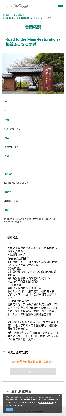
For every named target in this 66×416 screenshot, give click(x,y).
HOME (6, 15)
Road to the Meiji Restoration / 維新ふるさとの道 (27, 17)
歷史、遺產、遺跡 (12, 128)
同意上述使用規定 (18, 352)
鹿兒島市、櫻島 (11, 146)
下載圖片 (33, 371)
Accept (10, 410)
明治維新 (8, 201)
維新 (16, 201)
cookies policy (46, 402)
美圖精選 (17, 15)
